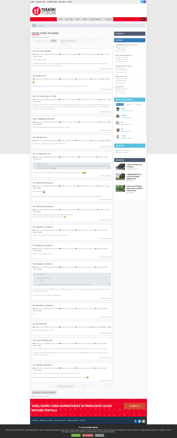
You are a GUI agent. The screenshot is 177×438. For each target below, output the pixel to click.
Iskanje (54, 40)
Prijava (70, 2)
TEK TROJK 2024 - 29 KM (91, 99)
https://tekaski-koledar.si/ (124, 55)
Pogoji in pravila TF (73, 420)
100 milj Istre (85, 140)
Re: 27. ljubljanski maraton (43, 119)
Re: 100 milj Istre (40, 137)
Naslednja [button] (63, 44)
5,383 (130, 124)
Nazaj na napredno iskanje (41, 37)
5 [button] (99, 41)
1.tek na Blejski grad (87, 343)
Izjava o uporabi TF (60, 420)
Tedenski (138, 104)
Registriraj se (62, 2)
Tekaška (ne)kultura (87, 368)
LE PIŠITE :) (134, 406)
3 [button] (93, 41)
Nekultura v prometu (87, 230)
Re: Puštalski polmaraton (43, 183)
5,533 (130, 117)
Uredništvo (35, 420)
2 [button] (90, 41)
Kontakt (82, 420)
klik (44, 127)
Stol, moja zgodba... (90, 54)
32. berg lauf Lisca (89, 157)
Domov (33, 2)
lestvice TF (120, 91)
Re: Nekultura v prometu (43, 227)
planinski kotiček (122, 70)
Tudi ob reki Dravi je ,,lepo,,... (124, 66)
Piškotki (51, 420)
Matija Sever (85, 79)
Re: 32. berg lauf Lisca (42, 154)
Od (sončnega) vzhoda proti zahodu (126, 45)
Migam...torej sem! (121, 76)
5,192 (130, 131)
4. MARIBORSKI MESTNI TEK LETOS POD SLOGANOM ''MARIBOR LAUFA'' (134, 176)
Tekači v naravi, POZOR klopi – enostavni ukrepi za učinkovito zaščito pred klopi (135, 188)
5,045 (130, 138)
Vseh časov (119, 104)
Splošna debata (122, 49)
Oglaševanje (43, 420)
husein (43, 54)
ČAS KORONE (85, 327)
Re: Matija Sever (39, 76)
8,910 (130, 111)
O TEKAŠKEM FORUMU (52, 2)
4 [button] (96, 41)
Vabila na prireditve (123, 59)
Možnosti (53, 386)
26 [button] (105, 41)
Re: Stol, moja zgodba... (42, 51)
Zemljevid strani (40, 2)
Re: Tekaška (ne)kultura (42, 365)
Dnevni (129, 104)
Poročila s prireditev (71, 54)
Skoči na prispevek (105, 69)
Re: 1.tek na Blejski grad (43, 340)
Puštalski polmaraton (90, 186)
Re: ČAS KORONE (40, 324)
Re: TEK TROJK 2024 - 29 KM (44, 96)
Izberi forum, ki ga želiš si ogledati (44, 392)
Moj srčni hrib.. (120, 87)
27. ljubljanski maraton (91, 122)
